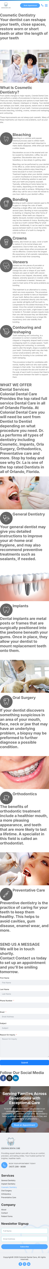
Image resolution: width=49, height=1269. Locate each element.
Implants (20, 606)
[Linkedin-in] (16, 1078)
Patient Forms (6, 1216)
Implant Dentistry (8, 1184)
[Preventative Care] (6, 894)
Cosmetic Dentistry (9, 1187)
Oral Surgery (24, 697)
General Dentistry (29, 514)
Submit (24, 1062)
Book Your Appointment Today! (22, 1163)
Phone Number (6, 1001)
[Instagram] (9, 1078)
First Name (4, 978)
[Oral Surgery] (6, 701)
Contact (4, 1213)
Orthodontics (25, 794)
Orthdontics (6, 1194)
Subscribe (24, 1247)
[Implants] (6, 610)
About (3, 1209)
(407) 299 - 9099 (17, 1166)
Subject (3, 1023)
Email (2, 1012)
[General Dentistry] (6, 518)
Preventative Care (29, 890)
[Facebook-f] (3, 1078)
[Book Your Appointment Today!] (4, 1165)
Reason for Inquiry (7, 1035)
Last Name (4, 989)
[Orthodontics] (6, 798)
